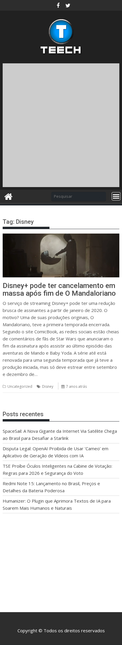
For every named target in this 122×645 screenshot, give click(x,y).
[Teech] (8, 195)
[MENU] (116, 196)
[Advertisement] (61, 124)
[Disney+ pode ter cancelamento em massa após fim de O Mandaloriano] (61, 237)
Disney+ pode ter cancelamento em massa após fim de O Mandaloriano (59, 289)
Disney (47, 386)
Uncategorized (19, 386)
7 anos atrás (76, 386)
